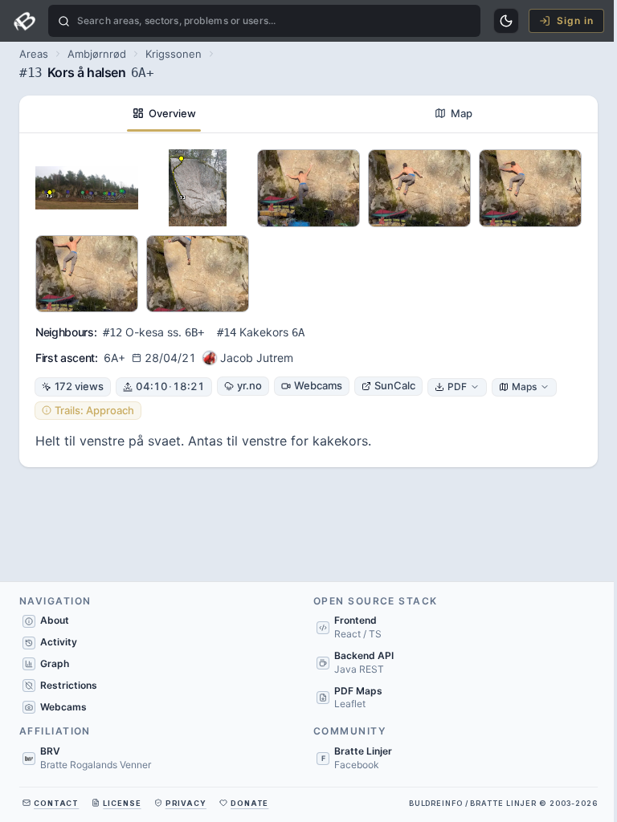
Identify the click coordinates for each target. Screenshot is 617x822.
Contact (56, 803)
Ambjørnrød (96, 53)
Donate (249, 803)
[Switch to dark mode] (506, 21)
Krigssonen (173, 53)
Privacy (185, 803)
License (122, 803)
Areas (33, 53)
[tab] (163, 114)
